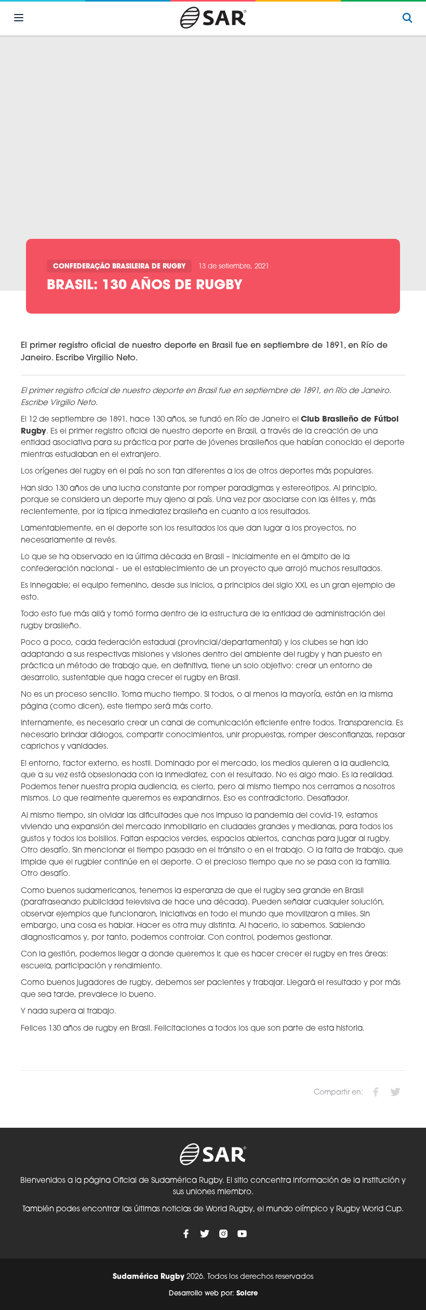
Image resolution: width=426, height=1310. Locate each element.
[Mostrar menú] (18, 17)
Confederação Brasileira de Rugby (119, 266)
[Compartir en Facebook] (375, 1092)
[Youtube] (242, 1233)
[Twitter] (204, 1233)
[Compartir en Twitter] (395, 1092)
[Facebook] (186, 1233)
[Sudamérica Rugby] (213, 18)
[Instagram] (223, 1233)
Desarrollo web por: (213, 1293)
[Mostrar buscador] (407, 17)
